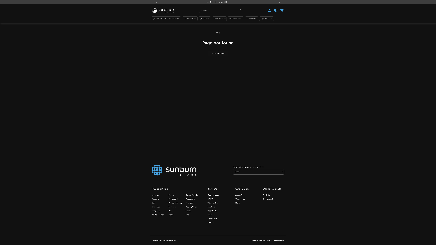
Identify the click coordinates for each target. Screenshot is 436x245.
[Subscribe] (281, 172)
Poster (171, 195)
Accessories (191, 19)
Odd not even (213, 195)
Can (153, 203)
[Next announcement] (279, 2)
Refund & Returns (266, 240)
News (237, 203)
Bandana (155, 199)
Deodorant (190, 199)
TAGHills (211, 207)
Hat (170, 211)
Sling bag (156, 211)
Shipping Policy (279, 240)
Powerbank (173, 199)
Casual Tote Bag (192, 195)
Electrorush (212, 219)
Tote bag (189, 203)
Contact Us (267, 19)
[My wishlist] (275, 10)
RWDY (210, 199)
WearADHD (212, 211)
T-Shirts (206, 19)
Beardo (210, 215)
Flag (187, 215)
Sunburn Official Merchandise (167, 19)
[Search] (240, 10)
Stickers (189, 211)
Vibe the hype (213, 203)
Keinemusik (268, 199)
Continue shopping (218, 53)
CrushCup (156, 207)
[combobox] (221, 10)
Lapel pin (155, 195)
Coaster (171, 215)
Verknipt (267, 195)
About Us (252, 19)
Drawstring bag (175, 203)
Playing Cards (191, 207)
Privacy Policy (253, 240)
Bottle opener (158, 215)
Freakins (210, 223)
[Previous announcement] (156, 2)
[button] (219, 18)
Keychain (172, 207)
